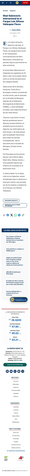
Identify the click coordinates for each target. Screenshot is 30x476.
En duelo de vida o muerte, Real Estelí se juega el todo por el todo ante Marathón (15, 282)
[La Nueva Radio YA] (17, 3)
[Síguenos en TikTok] (15, 371)
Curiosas (15, 410)
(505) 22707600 (17, 358)
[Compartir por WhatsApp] (15, 215)
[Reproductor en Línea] (6, 2)
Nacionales (16, 384)
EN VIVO (25, 2)
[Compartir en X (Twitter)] (11, 215)
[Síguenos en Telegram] (18, 371)
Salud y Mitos (16, 416)
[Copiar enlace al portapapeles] (23, 215)
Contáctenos (16, 435)
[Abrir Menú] (2, 2)
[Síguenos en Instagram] (22, 371)
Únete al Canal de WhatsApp (15, 364)
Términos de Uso (16, 444)
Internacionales (16, 390)
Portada (5, 10)
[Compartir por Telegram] (19, 215)
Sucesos (16, 381)
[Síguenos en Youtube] (11, 371)
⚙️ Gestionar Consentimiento (16, 451)
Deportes (13, 10)
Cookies (16, 441)
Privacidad (16, 438)
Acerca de (16, 432)
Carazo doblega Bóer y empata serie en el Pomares (13, 293)
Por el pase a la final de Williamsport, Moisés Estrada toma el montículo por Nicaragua (14, 239)
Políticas (16, 396)
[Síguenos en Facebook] (7, 371)
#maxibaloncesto (11, 200)
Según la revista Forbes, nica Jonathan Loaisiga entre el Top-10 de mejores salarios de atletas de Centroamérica (14, 261)
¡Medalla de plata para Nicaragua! (13, 273)
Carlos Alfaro (16, 30)
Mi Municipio (15, 422)
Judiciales (16, 393)
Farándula (16, 407)
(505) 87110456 (18, 360)
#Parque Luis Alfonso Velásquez (12, 205)
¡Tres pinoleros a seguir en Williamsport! (15, 250)
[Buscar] (10, 2)
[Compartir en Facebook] (7, 215)
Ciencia (16, 413)
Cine (16, 419)
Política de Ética (16, 448)
